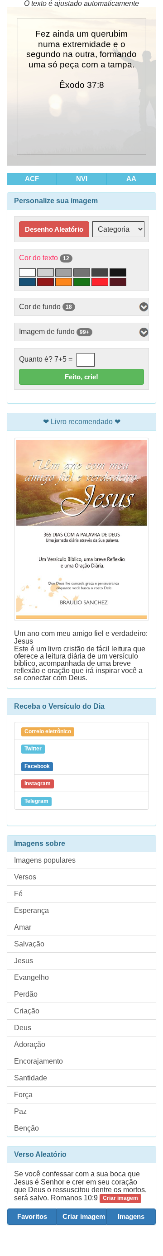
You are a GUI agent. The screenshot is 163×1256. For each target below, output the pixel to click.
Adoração (29, 1044)
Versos (25, 877)
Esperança (31, 910)
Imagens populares (45, 860)
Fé (18, 894)
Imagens (131, 1216)
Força (23, 1094)
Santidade (30, 1078)
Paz (20, 1111)
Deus (22, 1028)
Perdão (26, 994)
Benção (26, 1128)
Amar (22, 927)
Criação (26, 1011)
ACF (32, 178)
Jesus (23, 961)
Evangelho (31, 977)
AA (131, 178)
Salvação (29, 944)
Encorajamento (38, 1061)
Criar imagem (83, 1216)
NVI (81, 178)
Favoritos (32, 1216)
